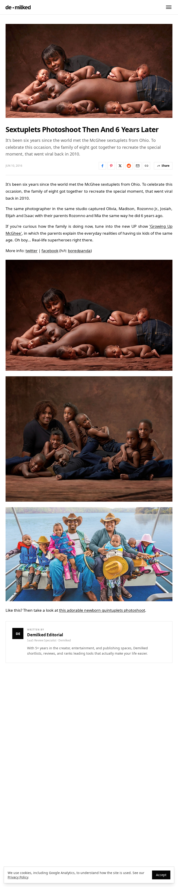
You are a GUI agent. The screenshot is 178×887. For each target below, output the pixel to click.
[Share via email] (137, 165)
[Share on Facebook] (102, 165)
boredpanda (79, 250)
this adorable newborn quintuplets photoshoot (102, 610)
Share (165, 166)
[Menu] (168, 7)
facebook (49, 250)
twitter (31, 250)
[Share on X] (120, 165)
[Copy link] (146, 165)
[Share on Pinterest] (111, 165)
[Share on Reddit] (129, 165)
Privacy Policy (18, 877)
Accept (161, 875)
